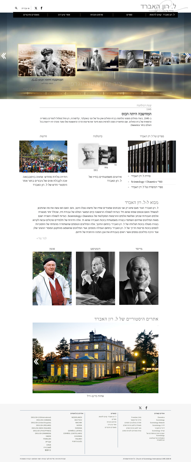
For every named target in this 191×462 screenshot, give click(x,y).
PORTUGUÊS (77, 441)
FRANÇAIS (47, 439)
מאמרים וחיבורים (110, 427)
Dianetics (161, 417)
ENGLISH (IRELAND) (43, 425)
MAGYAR (79, 422)
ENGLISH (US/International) (41, 417)
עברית (48, 442)
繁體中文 (48, 450)
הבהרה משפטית (25, 459)
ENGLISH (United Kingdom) (41, 422)
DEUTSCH (78, 420)
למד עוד (42, 238)
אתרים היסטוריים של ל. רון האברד (126, 318)
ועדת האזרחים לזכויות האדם (131, 431)
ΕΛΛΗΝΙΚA (78, 436)
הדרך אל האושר (136, 420)
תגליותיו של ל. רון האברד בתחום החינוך (116, 224)
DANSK (48, 436)
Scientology (160, 420)
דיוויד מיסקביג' (160, 428)
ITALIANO (78, 439)
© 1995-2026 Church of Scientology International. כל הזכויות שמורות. (147, 459)
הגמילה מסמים (96, 228)
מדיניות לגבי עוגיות (48, 459)
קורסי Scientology (158, 431)
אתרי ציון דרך (112, 424)
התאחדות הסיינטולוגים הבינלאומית (157, 439)
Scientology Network (157, 422)
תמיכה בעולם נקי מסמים (133, 422)
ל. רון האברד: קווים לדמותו (107, 416)
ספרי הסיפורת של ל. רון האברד (147, 187)
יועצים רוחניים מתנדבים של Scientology (156, 434)
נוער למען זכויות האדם (133, 428)
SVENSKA (78, 428)
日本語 (48, 445)
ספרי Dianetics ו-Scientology (146, 181)
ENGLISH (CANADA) (43, 420)
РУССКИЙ (47, 447)
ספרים (114, 419)
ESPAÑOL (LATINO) (75, 431)
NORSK (79, 425)
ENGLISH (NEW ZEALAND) (41, 428)
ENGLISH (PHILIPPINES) (42, 431)
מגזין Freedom (136, 417)
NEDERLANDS (77, 417)
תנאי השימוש (36, 459)
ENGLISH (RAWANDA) (43, 433)
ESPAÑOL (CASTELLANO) (72, 433)
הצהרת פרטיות (61, 459)
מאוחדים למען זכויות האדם (132, 425)
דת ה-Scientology (158, 425)
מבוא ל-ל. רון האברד (141, 202)
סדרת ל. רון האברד (141, 176)
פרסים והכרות (111, 422)
